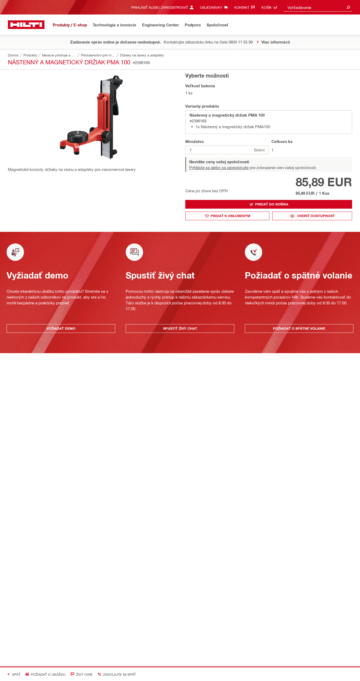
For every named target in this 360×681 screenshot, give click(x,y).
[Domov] (26, 24)
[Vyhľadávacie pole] (348, 7)
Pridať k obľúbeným (230, 216)
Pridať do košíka (271, 204)
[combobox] (318, 7)
